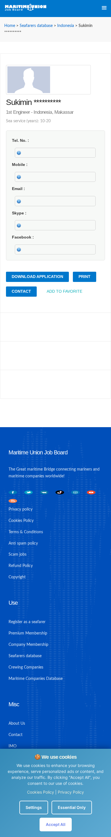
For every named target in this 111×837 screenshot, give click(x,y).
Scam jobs (17, 554)
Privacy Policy (71, 792)
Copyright (17, 577)
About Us (17, 724)
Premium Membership (28, 633)
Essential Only (72, 807)
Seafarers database (36, 26)
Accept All (55, 824)
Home (9, 26)
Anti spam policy (23, 543)
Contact (21, 291)
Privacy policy (20, 509)
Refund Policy (21, 566)
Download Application (37, 276)
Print (85, 276)
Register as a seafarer (27, 622)
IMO (13, 746)
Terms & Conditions (26, 532)
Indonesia (65, 26)
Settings (34, 807)
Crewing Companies (26, 667)
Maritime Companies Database (36, 679)
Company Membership (28, 645)
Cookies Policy (40, 792)
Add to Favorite (64, 291)
